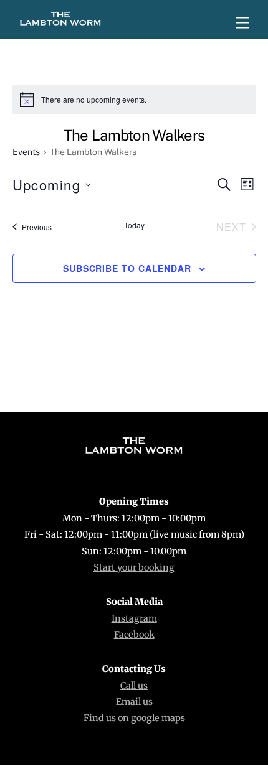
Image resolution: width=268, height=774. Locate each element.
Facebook (134, 634)
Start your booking (134, 567)
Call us (134, 685)
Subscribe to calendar (127, 268)
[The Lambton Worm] (60, 22)
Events (26, 152)
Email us (134, 701)
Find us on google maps (134, 718)
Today (134, 225)
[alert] (134, 99)
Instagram (134, 618)
